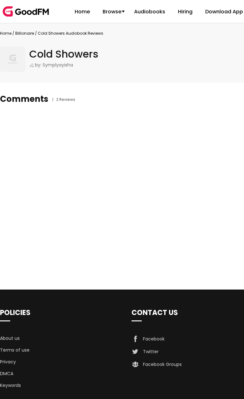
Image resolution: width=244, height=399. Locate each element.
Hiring (185, 11)
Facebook (154, 339)
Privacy (8, 362)
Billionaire (24, 33)
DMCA (6, 373)
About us (10, 338)
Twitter (151, 351)
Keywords (10, 385)
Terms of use (15, 350)
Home (82, 11)
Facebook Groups (162, 364)
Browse (112, 11)
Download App (224, 11)
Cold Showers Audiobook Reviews (70, 33)
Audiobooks (149, 11)
